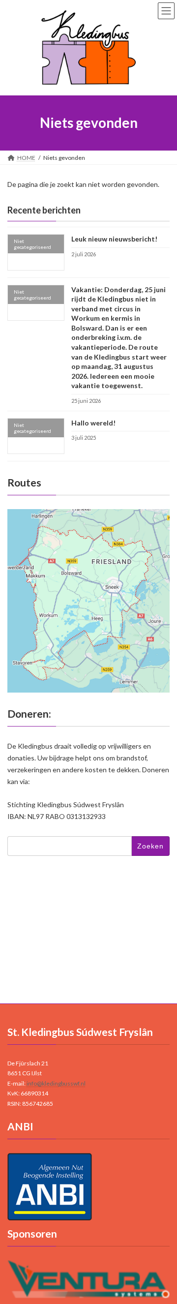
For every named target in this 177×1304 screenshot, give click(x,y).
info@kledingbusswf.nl (56, 1083)
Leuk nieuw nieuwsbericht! (114, 239)
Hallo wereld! (93, 422)
